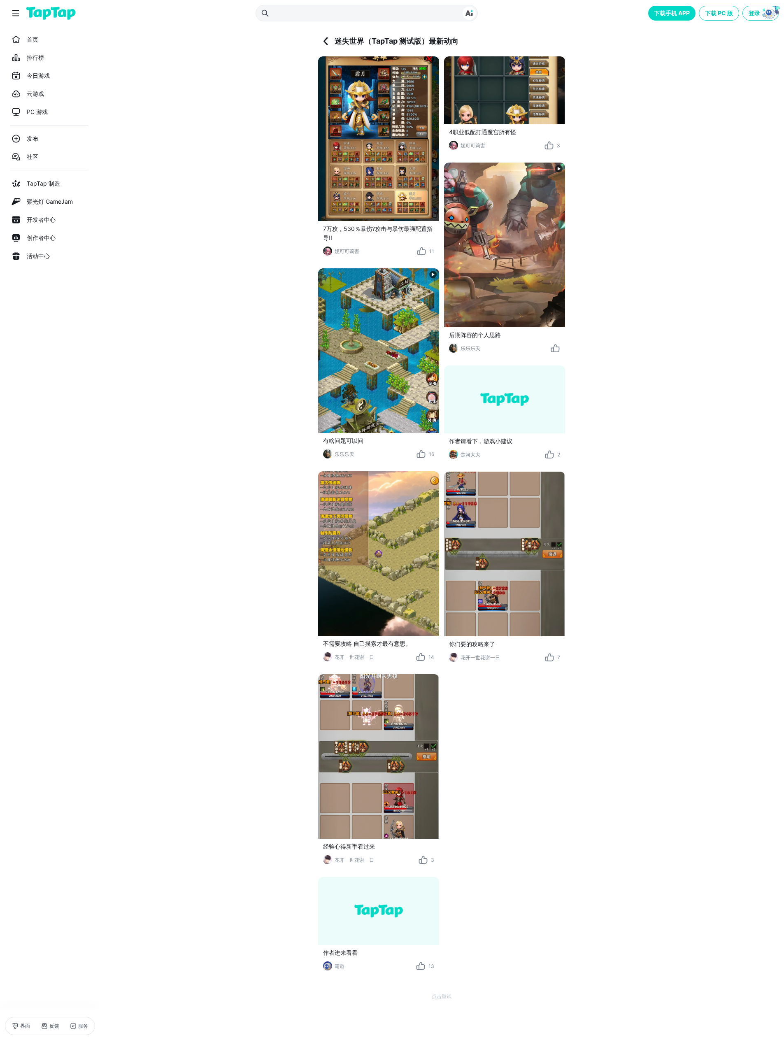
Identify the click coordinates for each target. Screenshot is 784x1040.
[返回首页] (51, 13)
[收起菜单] (15, 13)
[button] (761, 13)
